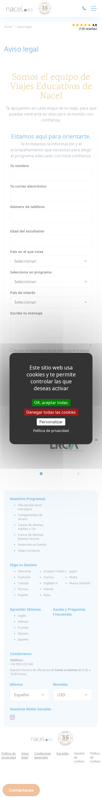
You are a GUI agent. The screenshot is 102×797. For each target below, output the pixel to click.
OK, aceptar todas (51, 402)
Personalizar (51, 422)
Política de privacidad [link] (51, 430)
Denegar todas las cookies (51, 412)
